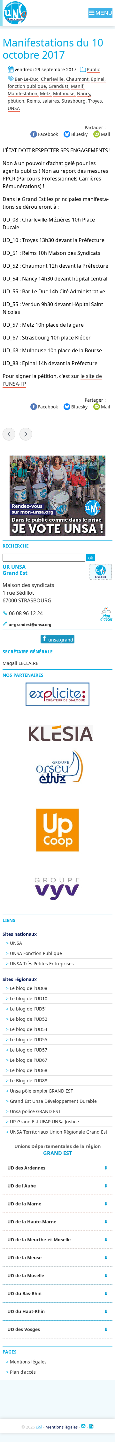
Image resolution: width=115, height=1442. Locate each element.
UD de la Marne (24, 1204)
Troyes (95, 101)
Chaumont (77, 79)
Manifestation (22, 93)
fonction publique (27, 86)
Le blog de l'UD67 (28, 1060)
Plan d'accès (23, 1372)
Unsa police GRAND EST (35, 1111)
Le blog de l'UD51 (28, 1009)
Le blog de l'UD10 (28, 998)
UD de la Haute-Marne (31, 1222)
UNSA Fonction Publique (36, 953)
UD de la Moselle (25, 1275)
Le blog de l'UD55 (28, 1039)
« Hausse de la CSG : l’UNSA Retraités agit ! (9, 434)
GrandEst (58, 86)
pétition (16, 101)
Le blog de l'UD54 (28, 1029)
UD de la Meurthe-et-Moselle (39, 1240)
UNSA (14, 108)
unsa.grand (60, 640)
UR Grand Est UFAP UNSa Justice (44, 1122)
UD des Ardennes (26, 1168)
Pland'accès (106, 618)
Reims (33, 101)
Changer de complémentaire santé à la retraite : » (25, 434)
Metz (45, 93)
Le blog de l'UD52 (28, 1019)
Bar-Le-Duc (26, 79)
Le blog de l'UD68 (28, 1070)
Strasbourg (74, 101)
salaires (50, 101)
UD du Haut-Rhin (26, 1311)
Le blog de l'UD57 (28, 1050)
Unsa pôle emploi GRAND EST (41, 1091)
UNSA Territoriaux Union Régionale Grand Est (58, 1132)
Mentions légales (28, 1362)
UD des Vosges (23, 1329)
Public (93, 69)
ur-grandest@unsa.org (30, 624)
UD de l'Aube (21, 1186)
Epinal (97, 79)
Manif (77, 86)
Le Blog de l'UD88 (28, 1080)
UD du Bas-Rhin (24, 1293)
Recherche (16, 546)
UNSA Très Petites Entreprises (42, 963)
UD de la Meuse (24, 1257)
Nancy (83, 93)
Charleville (52, 79)
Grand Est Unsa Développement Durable (53, 1101)
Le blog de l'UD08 (28, 988)
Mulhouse (63, 93)
